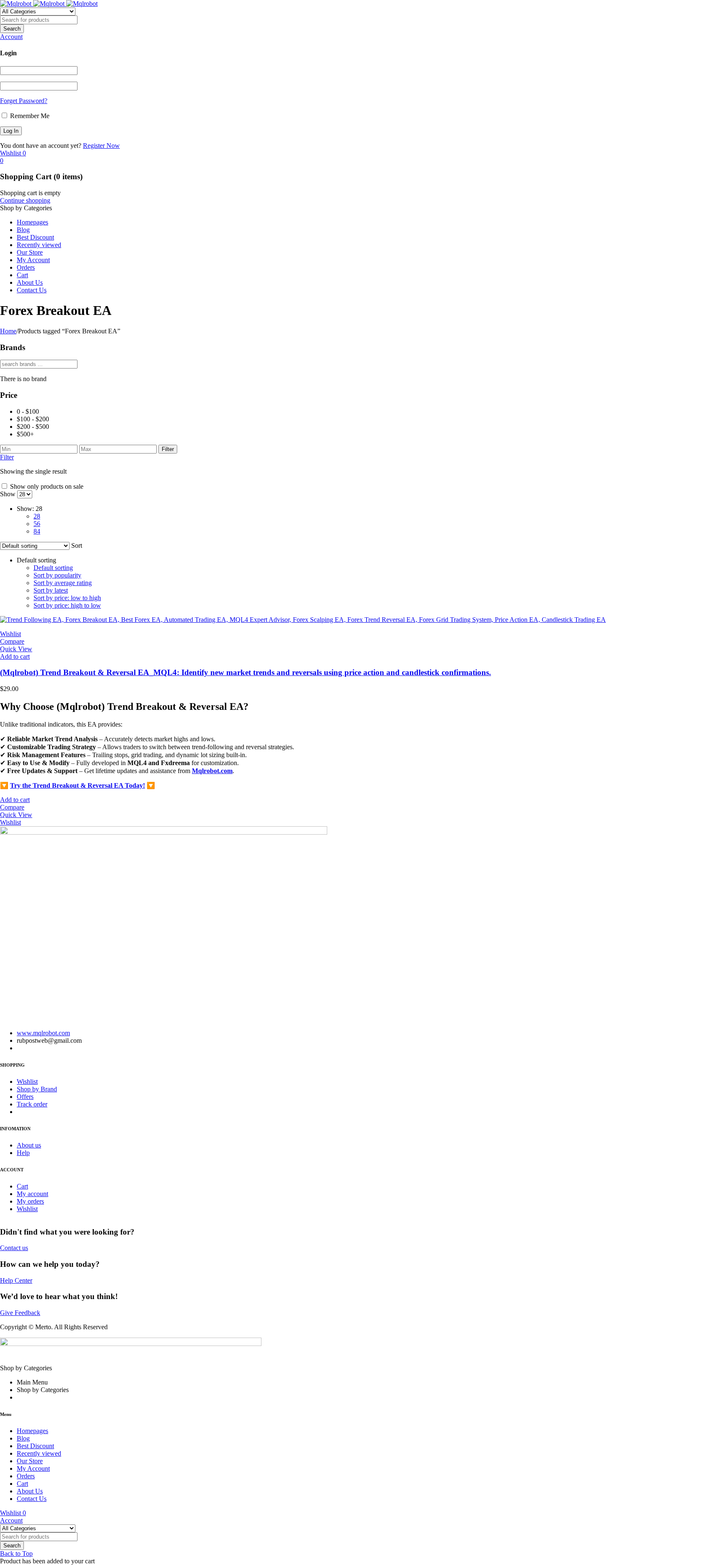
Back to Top (16, 1553)
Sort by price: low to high (67, 597)
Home (8, 331)
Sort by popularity (57, 575)
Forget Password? (23, 100)
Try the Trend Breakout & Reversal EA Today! (77, 785)
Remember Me (28, 115)
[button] (15, 656)
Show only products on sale (45, 486)
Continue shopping (25, 200)
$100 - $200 (33, 419)
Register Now (101, 145)
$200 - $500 (33, 426)
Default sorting (53, 567)
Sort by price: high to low (67, 605)
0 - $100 (28, 411)
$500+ (25, 434)
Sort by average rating (63, 582)
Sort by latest (51, 590)
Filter (168, 449)
